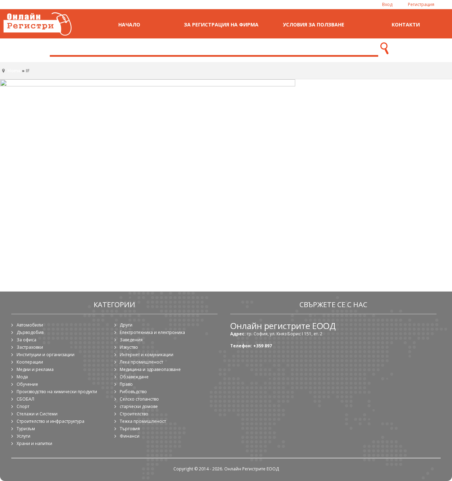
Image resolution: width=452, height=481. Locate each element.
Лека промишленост (141, 362)
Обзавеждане (134, 377)
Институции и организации (46, 355)
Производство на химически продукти (57, 392)
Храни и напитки (34, 443)
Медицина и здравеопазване (150, 369)
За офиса (26, 340)
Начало (129, 24)
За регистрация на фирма (221, 24)
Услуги (23, 436)
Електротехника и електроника (152, 332)
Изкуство (129, 347)
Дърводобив (30, 332)
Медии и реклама (35, 369)
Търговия (130, 429)
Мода (22, 377)
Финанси (129, 436)
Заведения (131, 340)
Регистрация (421, 4)
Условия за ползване (313, 24)
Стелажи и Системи (37, 414)
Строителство (134, 414)
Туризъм (26, 429)
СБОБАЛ (25, 399)
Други (126, 325)
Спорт (23, 406)
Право (126, 384)
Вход (387, 4)
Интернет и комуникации (146, 355)
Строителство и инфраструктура (50, 421)
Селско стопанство (139, 399)
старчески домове (139, 406)
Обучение (27, 384)
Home (14, 70)
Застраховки (30, 347)
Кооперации (30, 362)
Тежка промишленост (143, 421)
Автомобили (30, 325)
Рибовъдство (133, 392)
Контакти (406, 24)
